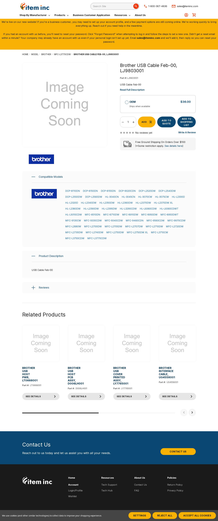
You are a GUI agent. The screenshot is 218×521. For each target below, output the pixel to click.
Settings (139, 515)
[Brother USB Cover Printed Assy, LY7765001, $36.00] (131, 343)
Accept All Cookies (197, 515)
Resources (121, 15)
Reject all (164, 515)
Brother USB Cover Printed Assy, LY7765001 (115, 375)
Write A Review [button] (187, 132)
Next (192, 412)
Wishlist (72, 496)
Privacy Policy (175, 490)
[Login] (186, 15)
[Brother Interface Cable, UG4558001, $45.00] (177, 343)
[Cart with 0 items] (194, 15)
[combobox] (114, 6)
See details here (173, 145)
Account (73, 484)
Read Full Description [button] (132, 89)
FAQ (136, 490)
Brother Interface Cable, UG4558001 (161, 372)
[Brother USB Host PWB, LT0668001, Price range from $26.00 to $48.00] (40, 343)
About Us (140, 15)
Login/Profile (75, 490)
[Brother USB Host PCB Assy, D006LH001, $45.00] (86, 343)
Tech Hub (107, 490)
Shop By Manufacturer (33, 15)
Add (144, 122)
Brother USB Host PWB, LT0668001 (24, 374)
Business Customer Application (91, 15)
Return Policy (175, 484)
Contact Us (178, 451)
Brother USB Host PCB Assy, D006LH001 (70, 375)
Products (60, 15)
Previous (183, 412)
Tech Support (109, 484)
